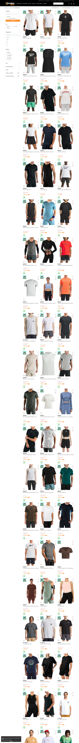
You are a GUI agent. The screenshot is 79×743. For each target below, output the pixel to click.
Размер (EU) (8, 32)
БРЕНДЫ (33, 3)
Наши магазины (47, 0)
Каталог (7, 7)
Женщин (15, 26)
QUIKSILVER (9, 57)
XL (7, 46)
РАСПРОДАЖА (39, 3)
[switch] (19, 73)
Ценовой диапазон (9, 66)
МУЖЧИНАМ (19, 3)
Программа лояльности (66, 0)
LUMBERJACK (9, 55)
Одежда (11, 7)
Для (6, 24)
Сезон (7, 69)
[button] (71, 3)
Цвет (7, 63)
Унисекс (8, 28)
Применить (13, 20)
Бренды (7, 49)
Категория (8, 11)
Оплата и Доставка (54, 0)
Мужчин (8, 26)
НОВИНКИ (45, 3)
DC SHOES (9, 53)
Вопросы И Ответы (41, 0)
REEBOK (8, 52)
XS (7, 39)
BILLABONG (9, 59)
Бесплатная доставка (10, 76)
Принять (11, 741)
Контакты (73, 0)
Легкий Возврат (60, 0)
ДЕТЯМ (29, 3)
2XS (8, 37)
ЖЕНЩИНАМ (24, 3)
